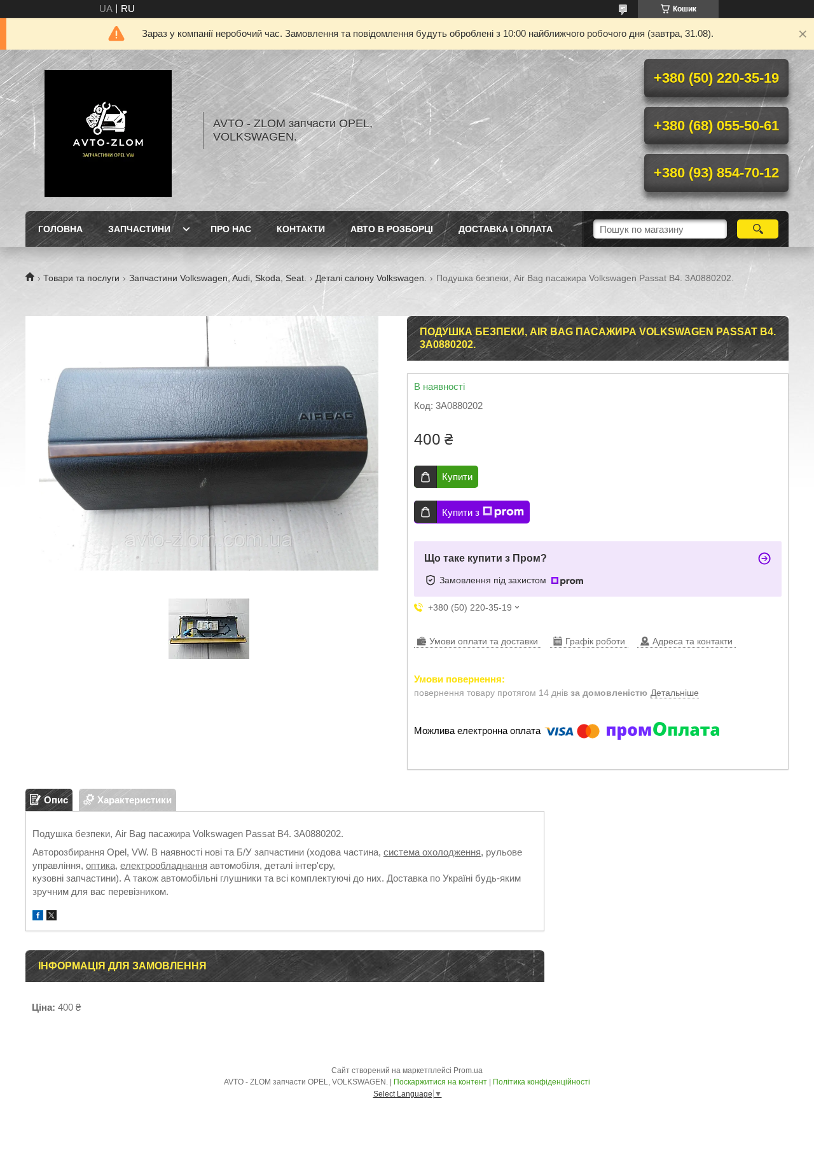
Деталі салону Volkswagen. (371, 278)
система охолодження (432, 852)
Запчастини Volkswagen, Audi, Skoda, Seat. (218, 278)
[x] (51, 916)
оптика (100, 865)
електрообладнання (163, 865)
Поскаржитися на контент (440, 1081)
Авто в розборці (391, 229)
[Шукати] (757, 229)
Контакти (301, 229)
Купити (457, 476)
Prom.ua (468, 1070)
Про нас (230, 229)
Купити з (460, 512)
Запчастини (139, 229)
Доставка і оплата (506, 229)
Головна (60, 229)
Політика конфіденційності (541, 1081)
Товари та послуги (81, 278)
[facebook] (37, 916)
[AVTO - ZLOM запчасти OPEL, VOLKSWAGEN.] (108, 130)
